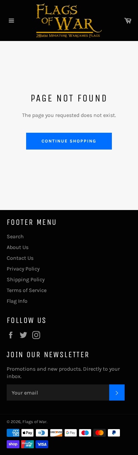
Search (15, 236)
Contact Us (20, 258)
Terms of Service (27, 290)
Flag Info (17, 301)
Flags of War (34, 421)
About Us (17, 247)
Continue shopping (69, 140)
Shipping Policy (26, 279)
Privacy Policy (23, 268)
